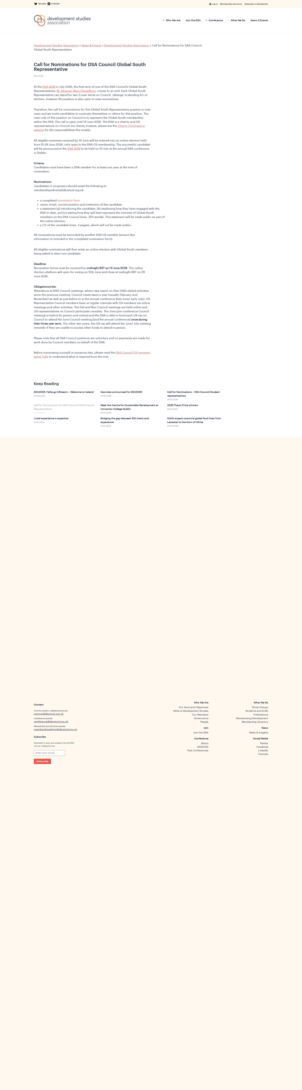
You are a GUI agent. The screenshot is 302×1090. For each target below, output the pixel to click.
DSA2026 (202, 747)
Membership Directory (231, 4)
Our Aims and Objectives (193, 707)
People (204, 722)
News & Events (259, 20)
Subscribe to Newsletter (256, 4)
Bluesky (43, 4)
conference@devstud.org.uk (51, 721)
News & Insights (258, 732)
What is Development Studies (190, 711)
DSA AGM (48, 86)
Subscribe (42, 761)
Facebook (262, 747)
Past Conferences (197, 750)
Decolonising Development (252, 718)
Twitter (264, 743)
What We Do (237, 20)
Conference (215, 20)
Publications (261, 714)
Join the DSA (193, 20)
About (204, 743)
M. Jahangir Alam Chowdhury (76, 90)
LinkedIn (55, 4)
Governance (201, 718)
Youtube (263, 754)
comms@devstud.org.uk (48, 714)
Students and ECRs (256, 711)
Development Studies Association (56, 45)
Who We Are (172, 20)
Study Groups (260, 707)
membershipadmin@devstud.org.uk (55, 729)
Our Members (200, 714)
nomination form (68, 200)
